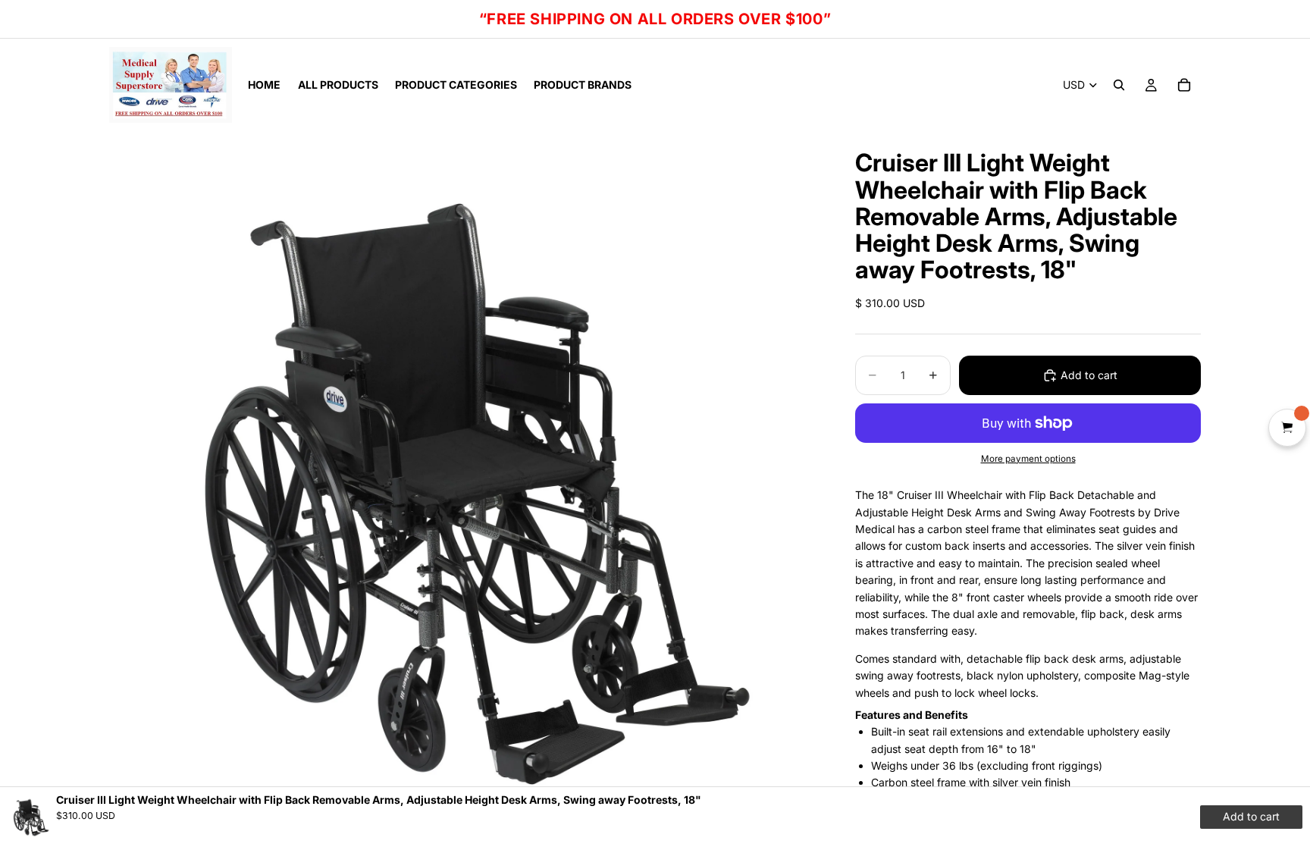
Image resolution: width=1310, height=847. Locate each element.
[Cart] (1184, 85)
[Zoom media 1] (464, 486)
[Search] (1119, 85)
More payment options (1028, 458)
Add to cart (1089, 375)
